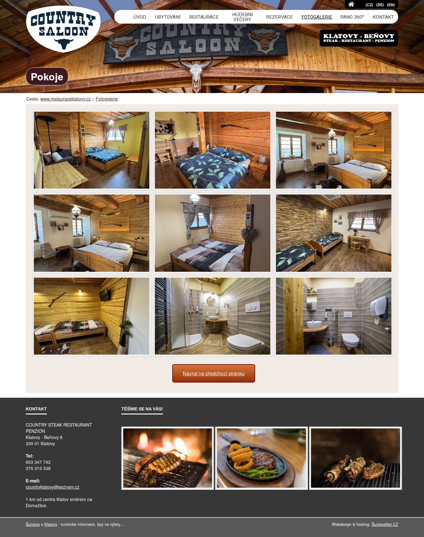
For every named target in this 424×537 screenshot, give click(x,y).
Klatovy (50, 524)
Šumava (33, 524)
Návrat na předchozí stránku (214, 373)
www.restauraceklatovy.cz (65, 99)
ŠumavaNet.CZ (385, 524)
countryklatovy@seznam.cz (52, 487)
